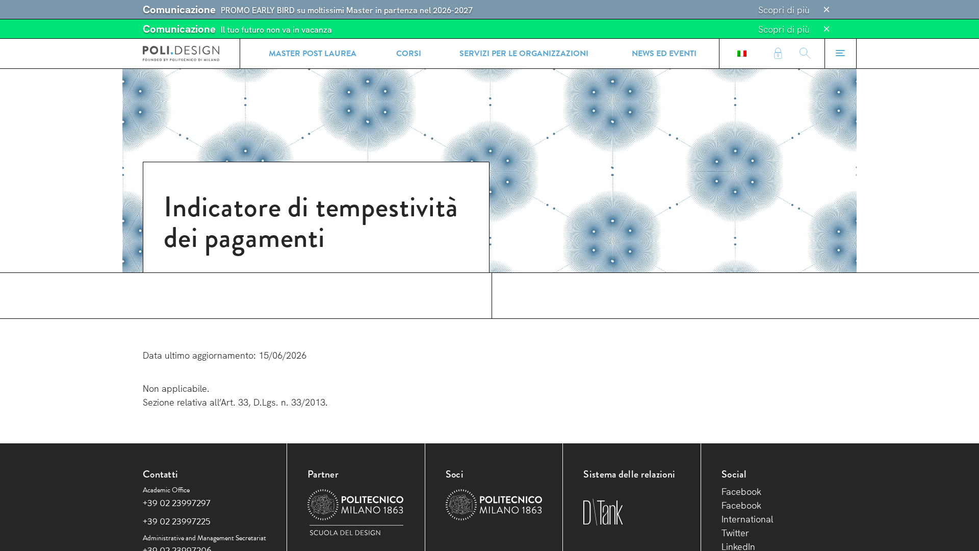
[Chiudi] (826, 9)
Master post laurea (312, 53)
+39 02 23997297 (177, 503)
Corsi (408, 53)
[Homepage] (181, 53)
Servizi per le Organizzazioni (523, 53)
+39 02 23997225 (177, 521)
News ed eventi (664, 53)
